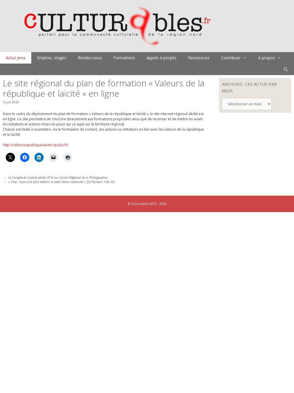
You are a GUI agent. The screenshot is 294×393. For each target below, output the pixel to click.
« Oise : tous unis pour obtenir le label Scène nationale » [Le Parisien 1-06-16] (61, 182)
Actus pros (16, 57)
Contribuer (231, 57)
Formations (124, 57)
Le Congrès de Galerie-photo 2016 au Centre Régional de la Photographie (57, 177)
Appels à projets (161, 57)
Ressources (199, 57)
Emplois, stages (51, 57)
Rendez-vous (90, 57)
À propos (266, 57)
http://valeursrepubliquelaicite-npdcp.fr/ (35, 144)
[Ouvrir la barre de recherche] (285, 69)
